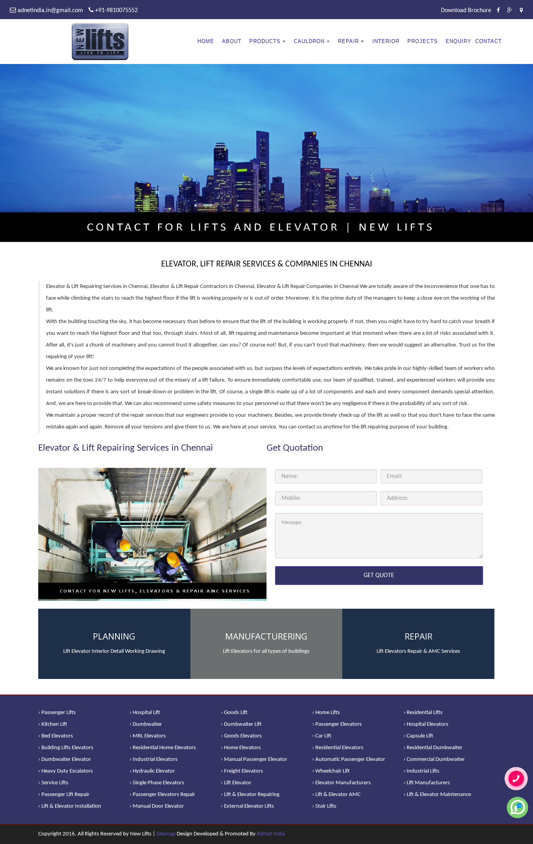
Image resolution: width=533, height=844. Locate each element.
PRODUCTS (265, 41)
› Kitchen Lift (52, 724)
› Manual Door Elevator (157, 806)
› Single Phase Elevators (157, 783)
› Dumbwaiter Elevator (64, 759)
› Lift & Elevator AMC (336, 795)
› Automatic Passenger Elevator (348, 759)
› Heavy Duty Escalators (65, 771)
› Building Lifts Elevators (65, 748)
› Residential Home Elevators (163, 748)
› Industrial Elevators (154, 759)
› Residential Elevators (337, 748)
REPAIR (348, 41)
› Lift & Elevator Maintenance (437, 795)
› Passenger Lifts (57, 713)
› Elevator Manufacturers (341, 783)
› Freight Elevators (242, 771)
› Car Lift (321, 736)
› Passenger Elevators (337, 724)
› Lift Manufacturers (426, 783)
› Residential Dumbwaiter (432, 748)
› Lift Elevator (236, 783)
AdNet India (271, 834)
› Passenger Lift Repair (63, 795)
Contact (488, 41)
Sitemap (166, 834)
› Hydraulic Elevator (152, 771)
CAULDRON (309, 41)
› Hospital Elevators (425, 724)
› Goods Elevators (241, 736)
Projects (422, 41)
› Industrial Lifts (421, 771)
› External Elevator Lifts (247, 806)
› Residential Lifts (422, 713)
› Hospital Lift (145, 713)
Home (205, 41)
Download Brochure (466, 10)
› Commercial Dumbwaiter (434, 759)
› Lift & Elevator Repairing (250, 795)
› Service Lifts (53, 783)
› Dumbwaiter (146, 724)
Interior (386, 41)
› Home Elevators (241, 748)
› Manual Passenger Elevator (254, 759)
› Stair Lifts (324, 806)
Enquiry (458, 41)
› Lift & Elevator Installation (69, 806)
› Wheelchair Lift (331, 771)
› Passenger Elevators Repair (162, 795)
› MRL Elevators (148, 736)
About (232, 41)
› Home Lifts (326, 713)
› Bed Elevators (55, 736)
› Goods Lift (234, 713)
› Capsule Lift (418, 736)
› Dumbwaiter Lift (241, 724)
